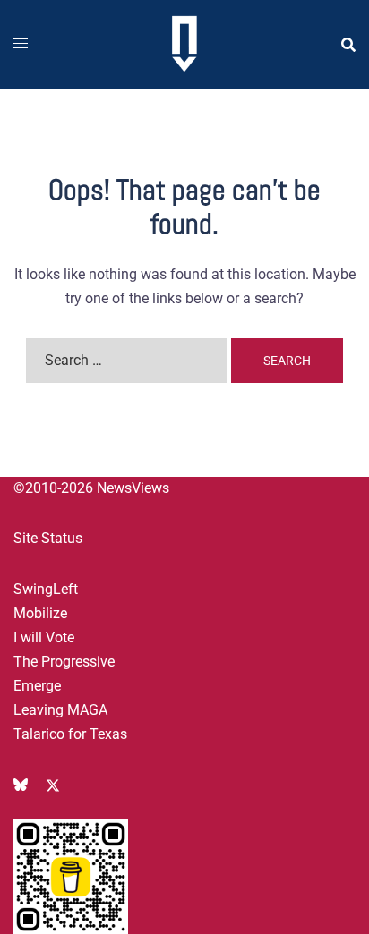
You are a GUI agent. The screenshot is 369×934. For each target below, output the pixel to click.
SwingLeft (45, 589)
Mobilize (40, 613)
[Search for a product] (348, 45)
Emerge (37, 685)
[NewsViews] (184, 43)
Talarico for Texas (70, 734)
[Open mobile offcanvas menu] (20, 44)
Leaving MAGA (60, 709)
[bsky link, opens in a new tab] (20, 784)
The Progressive (64, 661)
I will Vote (43, 637)
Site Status (47, 538)
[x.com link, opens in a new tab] (53, 784)
